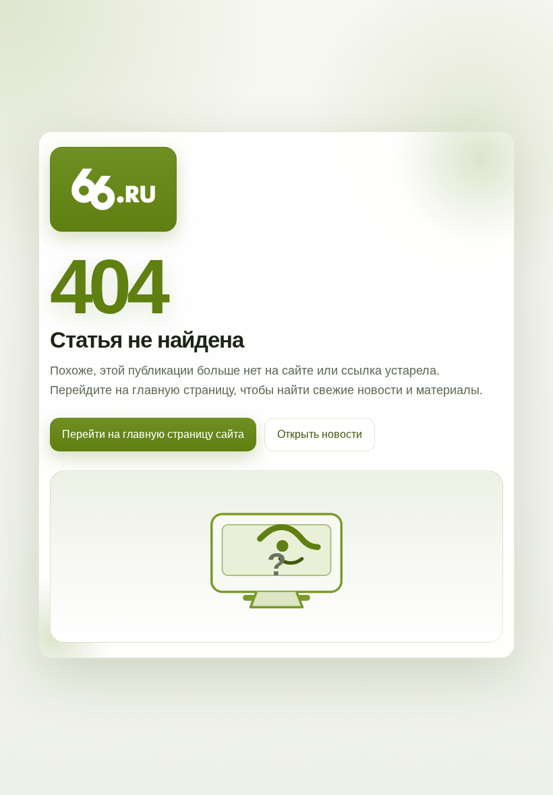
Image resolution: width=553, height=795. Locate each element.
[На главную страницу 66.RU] (113, 189)
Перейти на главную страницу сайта (153, 434)
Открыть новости (319, 434)
